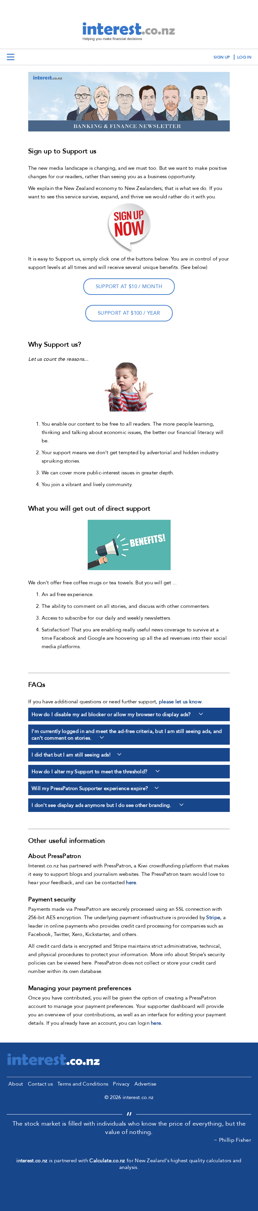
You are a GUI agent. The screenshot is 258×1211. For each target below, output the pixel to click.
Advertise (145, 1084)
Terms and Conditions (82, 1084)
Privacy (121, 1084)
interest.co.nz (31, 1160)
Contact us (40, 1084)
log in (244, 57)
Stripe (213, 917)
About (15, 1084)
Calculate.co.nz (107, 1160)
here (131, 882)
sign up (222, 57)
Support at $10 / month (129, 286)
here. (157, 1023)
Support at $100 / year (129, 313)
